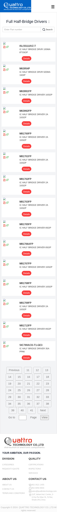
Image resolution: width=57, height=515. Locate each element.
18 (47, 376)
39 (12, 410)
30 (19, 397)
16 (28, 376)
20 (19, 383)
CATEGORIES (8, 465)
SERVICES (33, 473)
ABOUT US (7, 485)
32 (38, 397)
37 (38, 403)
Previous (14, 370)
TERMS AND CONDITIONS (13, 493)
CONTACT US (8, 489)
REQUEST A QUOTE (10, 469)
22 (38, 383)
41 (31, 410)
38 (47, 403)
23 (47, 383)
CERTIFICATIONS (36, 465)
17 (38, 376)
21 (28, 383)
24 (9, 390)
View (45, 417)
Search (49, 29)
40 (22, 410)
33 (47, 397)
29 (9, 397)
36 (28, 403)
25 (19, 390)
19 (9, 383)
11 (27, 370)
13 (46, 370)
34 (9, 403)
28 (47, 390)
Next (43, 410)
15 (19, 376)
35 (19, 403)
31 (28, 397)
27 (38, 390)
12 (37, 370)
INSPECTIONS (35, 469)
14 (9, 376)
